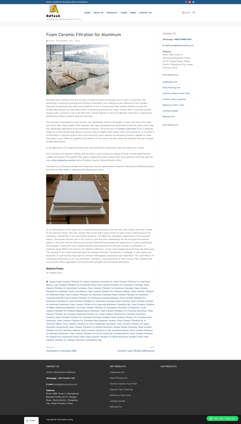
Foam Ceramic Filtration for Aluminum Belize (109, 291)
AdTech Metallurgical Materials (60, 372)
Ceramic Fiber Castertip (174, 99)
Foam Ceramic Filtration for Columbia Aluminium (124, 311)
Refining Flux (169, 116)
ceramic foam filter (127, 128)
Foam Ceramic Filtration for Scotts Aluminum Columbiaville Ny (99, 333)
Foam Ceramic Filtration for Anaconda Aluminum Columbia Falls (100, 304)
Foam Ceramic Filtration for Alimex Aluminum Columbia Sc (84, 281)
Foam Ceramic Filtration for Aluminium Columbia (120, 285)
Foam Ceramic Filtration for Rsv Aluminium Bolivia (105, 330)
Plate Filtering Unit (171, 87)
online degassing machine (63, 160)
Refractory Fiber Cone (173, 105)
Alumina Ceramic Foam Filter (176, 93)
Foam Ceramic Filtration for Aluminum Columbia (88, 294)
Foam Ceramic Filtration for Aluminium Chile (75, 285)
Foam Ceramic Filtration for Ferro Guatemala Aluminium (89, 324)
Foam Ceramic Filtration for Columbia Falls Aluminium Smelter (86, 320)
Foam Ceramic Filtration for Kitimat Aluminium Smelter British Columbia (103, 327)
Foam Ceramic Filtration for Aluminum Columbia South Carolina (99, 301)
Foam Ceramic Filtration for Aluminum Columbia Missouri (91, 298)
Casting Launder (170, 110)
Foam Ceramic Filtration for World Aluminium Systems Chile (114, 336)
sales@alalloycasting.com (181, 45)
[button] (222, 418)
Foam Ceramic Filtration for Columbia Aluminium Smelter (83, 317)
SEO (78, 41)
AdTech (51, 41)
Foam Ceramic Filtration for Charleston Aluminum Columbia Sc (110, 307)
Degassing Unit (170, 82)
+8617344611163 (183, 39)
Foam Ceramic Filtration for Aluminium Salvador (110, 288)
